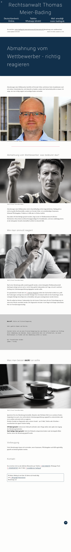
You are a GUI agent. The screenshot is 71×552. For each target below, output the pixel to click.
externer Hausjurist (33, 292)
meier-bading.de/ (19, 29)
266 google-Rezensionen (18, 477)
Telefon (33, 18)
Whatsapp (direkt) (33, 21)
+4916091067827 (13, 468)
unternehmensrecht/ (30, 29)
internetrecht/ (40, 29)
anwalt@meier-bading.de (34, 468)
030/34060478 (46, 466)
